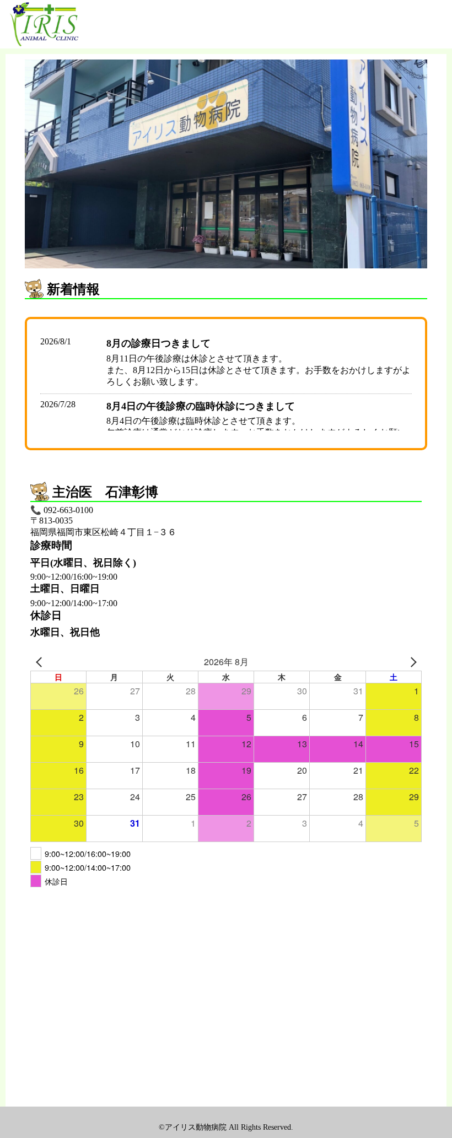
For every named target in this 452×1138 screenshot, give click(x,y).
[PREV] (40, 661)
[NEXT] (411, 661)
